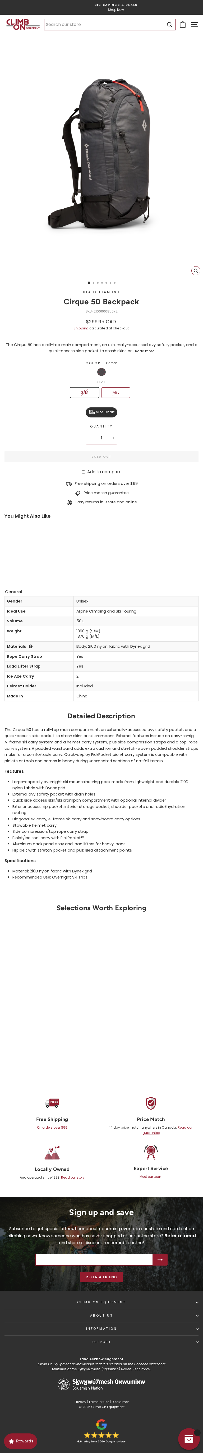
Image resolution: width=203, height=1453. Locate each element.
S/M (84, 392)
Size (101, 382)
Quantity (101, 426)
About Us (101, 1315)
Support (102, 1342)
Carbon (101, 372)
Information (101, 1329)
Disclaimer (120, 1402)
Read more (145, 351)
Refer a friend (101, 1277)
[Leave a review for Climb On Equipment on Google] (101, 1431)
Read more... (142, 1369)
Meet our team (151, 1176)
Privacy (80, 1402)
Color (101, 363)
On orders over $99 (52, 1127)
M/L (116, 392)
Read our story (73, 1177)
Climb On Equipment (101, 1302)
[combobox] (110, 24)
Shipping (81, 328)
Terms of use (99, 1402)
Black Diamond (101, 292)
